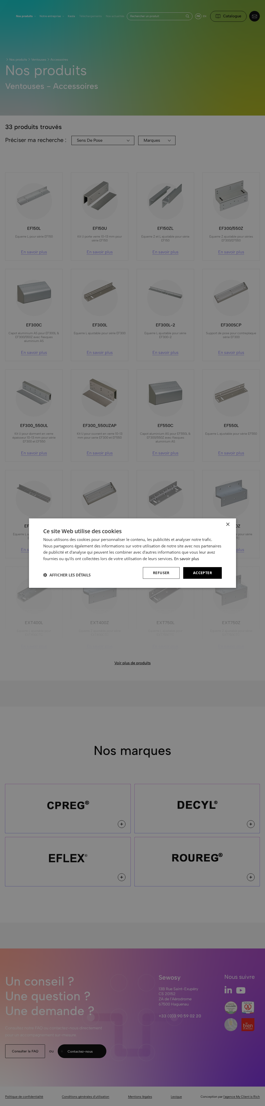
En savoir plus (186, 558)
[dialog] (132, 553)
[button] (67, 575)
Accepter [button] (202, 572)
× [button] (228, 524)
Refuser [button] (161, 572)
